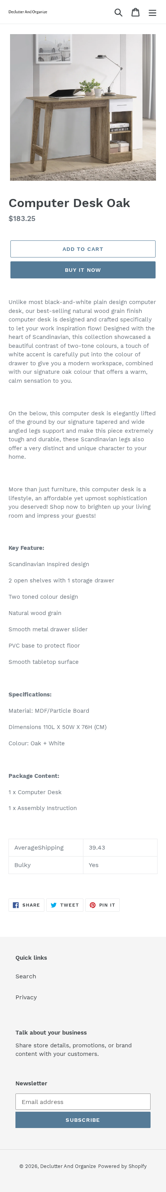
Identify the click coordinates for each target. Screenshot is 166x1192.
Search (25, 976)
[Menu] (152, 12)
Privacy (26, 997)
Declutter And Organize (68, 1166)
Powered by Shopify (122, 1166)
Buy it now (83, 270)
